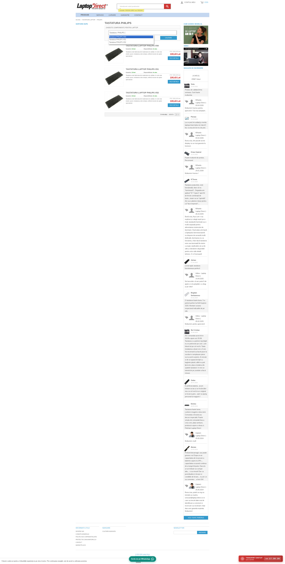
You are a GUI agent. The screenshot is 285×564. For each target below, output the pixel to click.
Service (100, 15)
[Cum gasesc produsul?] (196, 35)
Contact (138, 15)
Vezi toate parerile (196, 518)
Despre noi (80, 531)
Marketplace (81, 545)
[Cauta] (167, 6)
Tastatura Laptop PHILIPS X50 (142, 46)
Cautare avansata (109, 531)
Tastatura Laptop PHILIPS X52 (142, 93)
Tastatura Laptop (88, 20)
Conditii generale (82, 534)
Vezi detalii (174, 58)
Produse (85, 15)
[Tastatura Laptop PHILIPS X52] (114, 100)
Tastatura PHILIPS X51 (117, 39)
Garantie (125, 15)
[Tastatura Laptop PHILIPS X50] (114, 53)
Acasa (78, 20)
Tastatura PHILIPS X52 (117, 42)
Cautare (168, 38)
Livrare (112, 15)
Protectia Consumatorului (86, 539)
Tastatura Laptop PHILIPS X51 (142, 69)
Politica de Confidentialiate (86, 537)
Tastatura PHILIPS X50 (117, 37)
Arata (171, 114)
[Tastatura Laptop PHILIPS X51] (114, 77)
